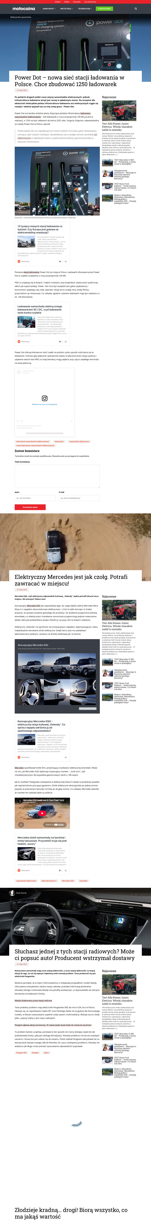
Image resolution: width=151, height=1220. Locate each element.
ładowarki (59, 441)
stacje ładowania (31, 272)
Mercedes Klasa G (49, 881)
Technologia (84, 9)
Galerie (57, 2)
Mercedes (19, 767)
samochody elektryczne (79, 441)
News (46, 1053)
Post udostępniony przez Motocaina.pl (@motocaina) (44, 433)
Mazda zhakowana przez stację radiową (33, 1000)
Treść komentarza (22, 462)
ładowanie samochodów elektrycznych (32, 441)
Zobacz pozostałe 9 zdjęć (87, 708)
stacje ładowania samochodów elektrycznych (35, 445)
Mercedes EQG (33, 605)
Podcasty (76, 2)
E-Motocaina (104, 9)
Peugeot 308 (21, 1053)
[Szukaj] (136, 9)
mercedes (83, 881)
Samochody (48, 9)
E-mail (61, 492)
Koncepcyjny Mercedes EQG (33, 645)
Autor (17, 492)
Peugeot (35, 1053)
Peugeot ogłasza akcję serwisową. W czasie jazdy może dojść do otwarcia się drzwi (53, 1025)
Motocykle (65, 9)
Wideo (66, 2)
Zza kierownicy (90, 2)
